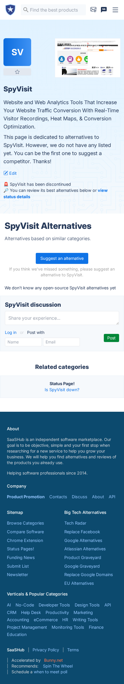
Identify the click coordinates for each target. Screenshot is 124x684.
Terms (73, 649)
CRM (11, 612)
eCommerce (46, 619)
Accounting (18, 619)
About (98, 496)
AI (9, 604)
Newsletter (17, 574)
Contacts (58, 496)
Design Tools (87, 604)
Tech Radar (75, 523)
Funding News (21, 557)
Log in (11, 332)
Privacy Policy (46, 649)
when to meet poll (50, 671)
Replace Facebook (82, 531)
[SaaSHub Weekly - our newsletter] (93, 9)
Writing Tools (85, 619)
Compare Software (25, 531)
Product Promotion (26, 496)
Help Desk (31, 612)
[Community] (104, 9)
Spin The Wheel (58, 665)
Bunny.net (53, 660)
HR (65, 619)
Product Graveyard (82, 557)
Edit (12, 173)
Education (17, 634)
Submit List (18, 566)
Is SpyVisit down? (62, 389)
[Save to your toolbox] (17, 71)
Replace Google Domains (88, 574)
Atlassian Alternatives (85, 548)
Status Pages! (20, 548)
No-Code (25, 604)
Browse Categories (25, 523)
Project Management (27, 627)
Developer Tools (54, 604)
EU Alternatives (79, 583)
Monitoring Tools (68, 627)
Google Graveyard (82, 566)
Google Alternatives (83, 540)
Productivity (57, 612)
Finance (96, 627)
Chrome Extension (25, 540)
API (112, 496)
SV (17, 52)
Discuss (79, 496)
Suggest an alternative (62, 258)
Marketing (83, 612)
